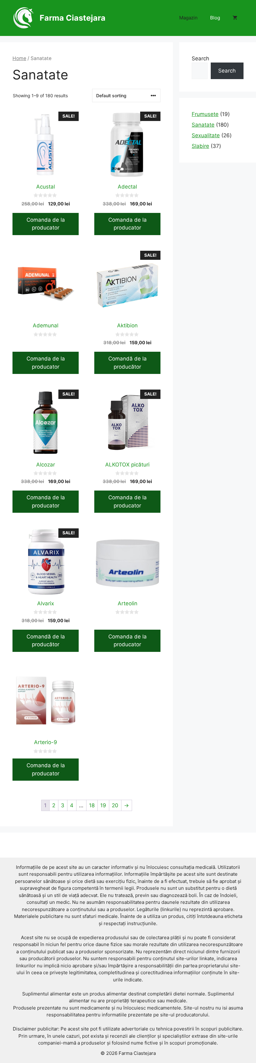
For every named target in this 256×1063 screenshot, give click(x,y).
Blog (215, 18)
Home (19, 58)
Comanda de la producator (46, 224)
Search (200, 58)
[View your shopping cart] (235, 17)
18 (92, 805)
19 (103, 805)
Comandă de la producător (127, 362)
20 (115, 805)
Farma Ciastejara (73, 18)
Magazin (188, 18)
